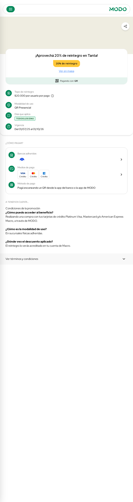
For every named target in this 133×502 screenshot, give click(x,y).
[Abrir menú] (10, 9)
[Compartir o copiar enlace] (125, 26)
